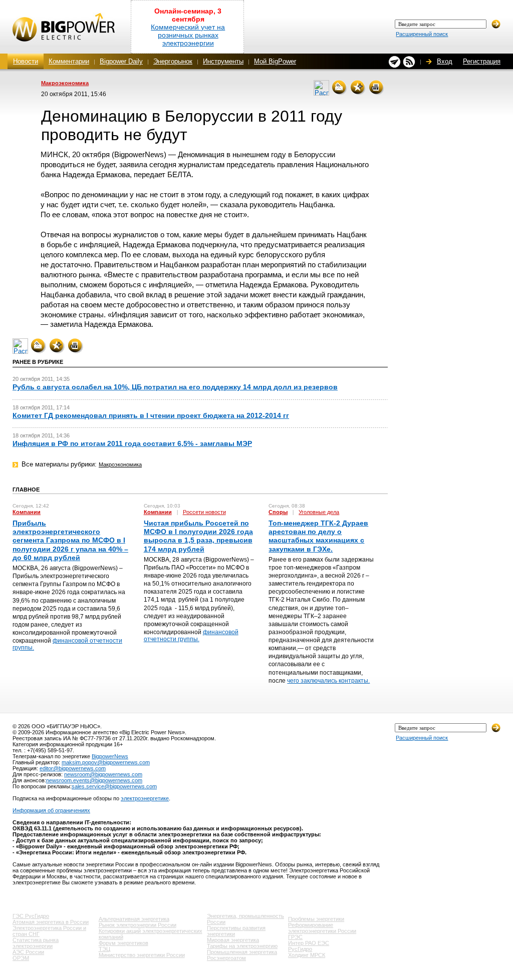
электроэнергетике (145, 798)
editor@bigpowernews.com (73, 768)
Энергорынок (172, 61)
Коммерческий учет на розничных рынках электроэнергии (188, 35)
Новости (25, 61)
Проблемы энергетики (316, 919)
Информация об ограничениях (51, 810)
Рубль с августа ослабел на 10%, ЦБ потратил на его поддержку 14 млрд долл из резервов (175, 387)
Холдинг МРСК (306, 955)
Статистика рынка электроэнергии (36, 943)
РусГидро (300, 949)
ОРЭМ (21, 958)
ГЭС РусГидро (31, 916)
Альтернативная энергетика (134, 919)
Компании (27, 512)
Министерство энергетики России (142, 955)
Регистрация (481, 61)
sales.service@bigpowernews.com (114, 786)
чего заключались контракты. (328, 681)
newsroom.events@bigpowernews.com (94, 780)
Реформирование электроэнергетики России (322, 928)
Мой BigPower (275, 61)
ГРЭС (295, 937)
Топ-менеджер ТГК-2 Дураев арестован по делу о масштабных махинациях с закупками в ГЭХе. (318, 536)
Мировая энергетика (233, 940)
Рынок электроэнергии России (137, 925)
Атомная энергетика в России (51, 922)
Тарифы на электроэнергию (242, 946)
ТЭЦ (104, 949)
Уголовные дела (319, 512)
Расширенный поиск (422, 34)
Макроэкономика (65, 83)
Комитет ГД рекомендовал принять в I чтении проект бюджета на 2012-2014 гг (151, 415)
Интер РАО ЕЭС (308, 943)
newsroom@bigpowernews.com (103, 774)
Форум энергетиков (123, 943)
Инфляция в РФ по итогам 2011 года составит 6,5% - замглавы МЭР (132, 443)
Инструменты (223, 61)
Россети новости (204, 512)
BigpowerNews (110, 756)
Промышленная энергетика (242, 952)
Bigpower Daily (121, 61)
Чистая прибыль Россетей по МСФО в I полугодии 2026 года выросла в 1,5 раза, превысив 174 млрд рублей (198, 536)
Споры (278, 512)
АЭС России (28, 952)
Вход (444, 61)
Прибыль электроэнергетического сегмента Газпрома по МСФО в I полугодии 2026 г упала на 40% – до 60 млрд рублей (70, 540)
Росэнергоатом (226, 958)
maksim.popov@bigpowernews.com (106, 762)
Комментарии (69, 61)
